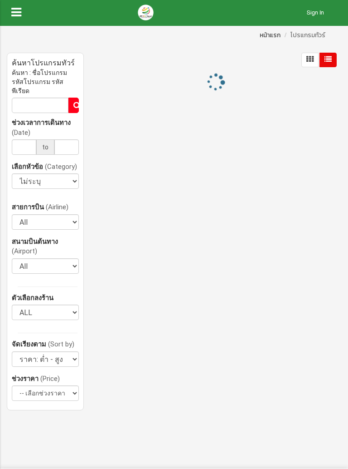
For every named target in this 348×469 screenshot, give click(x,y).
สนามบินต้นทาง (35, 246)
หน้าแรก (270, 35)
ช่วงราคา (36, 378)
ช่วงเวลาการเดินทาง (41, 127)
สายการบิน (40, 206)
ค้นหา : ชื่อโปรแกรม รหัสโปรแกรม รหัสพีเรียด (39, 82)
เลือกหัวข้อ (44, 166)
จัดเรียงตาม (43, 344)
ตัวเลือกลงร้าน (32, 297)
